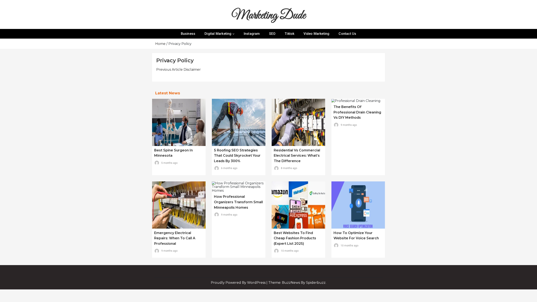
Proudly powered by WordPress (238, 283)
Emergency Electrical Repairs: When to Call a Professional (174, 238)
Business (188, 34)
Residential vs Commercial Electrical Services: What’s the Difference (297, 155)
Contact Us (347, 34)
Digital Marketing (218, 34)
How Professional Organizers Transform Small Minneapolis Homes (238, 202)
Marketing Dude (268, 15)
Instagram (252, 34)
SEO (272, 34)
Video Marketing (316, 34)
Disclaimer (178, 70)
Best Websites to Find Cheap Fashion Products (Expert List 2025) (295, 238)
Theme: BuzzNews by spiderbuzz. (297, 283)
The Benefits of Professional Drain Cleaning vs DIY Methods (357, 112)
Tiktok (289, 34)
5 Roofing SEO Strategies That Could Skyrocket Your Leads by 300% (237, 155)
